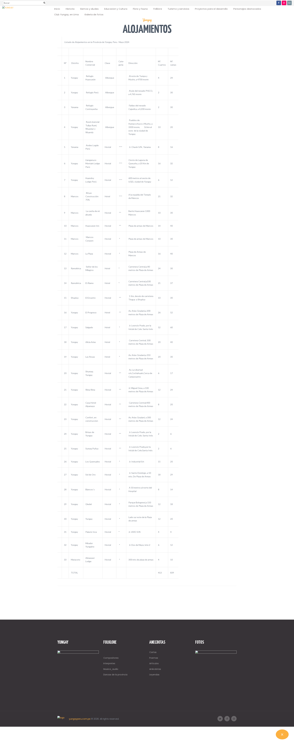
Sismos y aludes (89, 8)
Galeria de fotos (93, 14)
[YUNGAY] (7, 7)
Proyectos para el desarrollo (211, 8)
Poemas (153, 657)
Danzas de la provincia (115, 674)
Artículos (154, 663)
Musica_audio (110, 669)
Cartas (152, 652)
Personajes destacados (247, 8)
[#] (278, 3)
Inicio (57, 8)
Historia (70, 8)
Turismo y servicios (178, 8)
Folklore (157, 8)
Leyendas (154, 674)
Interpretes (109, 663)
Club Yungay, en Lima (66, 14)
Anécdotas (155, 669)
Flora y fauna (140, 8)
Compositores (111, 657)
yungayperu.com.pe (79, 718)
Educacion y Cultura (115, 8)
